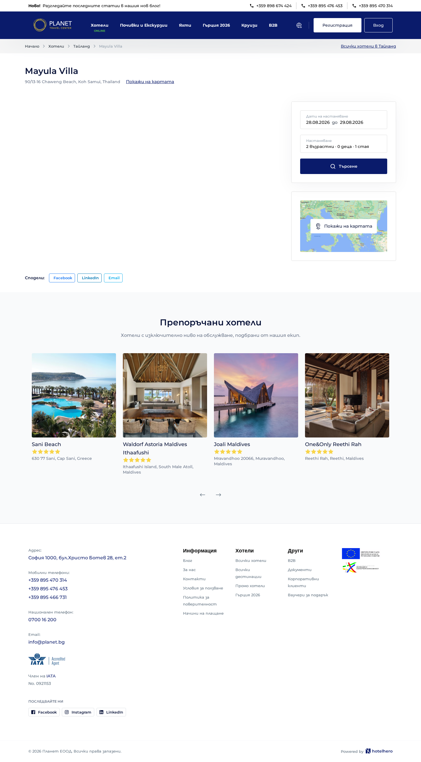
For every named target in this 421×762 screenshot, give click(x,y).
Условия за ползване (203, 588)
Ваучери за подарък (308, 595)
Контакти (194, 579)
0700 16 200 (42, 619)
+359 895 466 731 (47, 597)
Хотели (56, 46)
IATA (51, 676)
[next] (218, 495)
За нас (189, 569)
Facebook (63, 278)
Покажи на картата (150, 81)
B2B (292, 560)
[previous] (202, 495)
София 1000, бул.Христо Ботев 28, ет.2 (77, 557)
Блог (187, 560)
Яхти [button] (185, 25)
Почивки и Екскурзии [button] (144, 25)
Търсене (348, 166)
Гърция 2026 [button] (216, 25)
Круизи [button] (249, 25)
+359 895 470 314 (376, 5)
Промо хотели (250, 585)
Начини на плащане (203, 613)
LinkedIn (90, 278)
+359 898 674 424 (274, 5)
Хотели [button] (100, 25)
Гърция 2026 (247, 595)
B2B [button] (273, 25)
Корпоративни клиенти (303, 582)
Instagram (81, 712)
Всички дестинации (248, 573)
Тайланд (81, 46)
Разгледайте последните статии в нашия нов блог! (94, 5)
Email (114, 278)
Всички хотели (250, 560)
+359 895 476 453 (325, 5)
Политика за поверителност (200, 600)
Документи (300, 569)
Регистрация (337, 25)
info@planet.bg (46, 642)
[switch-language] (299, 25)
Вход (378, 25)
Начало (32, 46)
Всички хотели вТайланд (368, 46)
